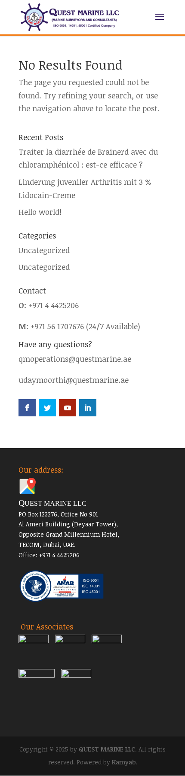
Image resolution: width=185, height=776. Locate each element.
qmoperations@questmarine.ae (74, 359)
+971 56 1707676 (57, 326)
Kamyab (124, 762)
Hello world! (40, 212)
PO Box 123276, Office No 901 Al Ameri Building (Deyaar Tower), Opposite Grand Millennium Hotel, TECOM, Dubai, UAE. (68, 524)
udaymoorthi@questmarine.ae (73, 380)
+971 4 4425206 (53, 305)
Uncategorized (44, 250)
